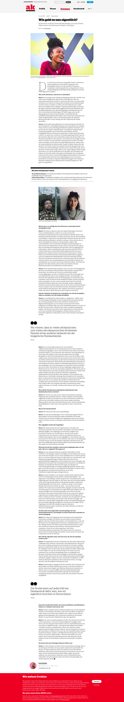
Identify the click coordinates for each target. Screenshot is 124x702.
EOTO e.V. (75, 179)
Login (78, 2)
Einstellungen (97, 685)
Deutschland (54, 16)
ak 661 (48, 16)
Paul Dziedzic (47, 28)
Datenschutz (65, 700)
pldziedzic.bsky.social (45, 666)
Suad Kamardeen (41, 77)
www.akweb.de (56, 696)
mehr (89, 8)
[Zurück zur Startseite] (30, 7)
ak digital (83, 2)
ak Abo (90, 2)
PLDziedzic (55, 666)
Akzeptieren (97, 681)
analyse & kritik (28, 1)
